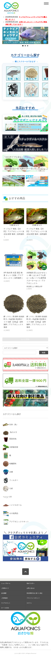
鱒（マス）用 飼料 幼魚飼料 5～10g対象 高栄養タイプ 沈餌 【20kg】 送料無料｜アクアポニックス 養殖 (14, 321)
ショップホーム (5, 583)
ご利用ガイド (5, 588)
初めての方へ (31, 583)
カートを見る (5, 608)
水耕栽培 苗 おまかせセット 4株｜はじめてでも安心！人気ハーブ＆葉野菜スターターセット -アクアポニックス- (36, 278)
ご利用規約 (4, 598)
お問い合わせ (31, 588)
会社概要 (3, 593)
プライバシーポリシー (33, 598)
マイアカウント (5, 603)
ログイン (29, 603)
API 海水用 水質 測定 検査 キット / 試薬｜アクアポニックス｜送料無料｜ (13, 275)
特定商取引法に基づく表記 (34, 593)
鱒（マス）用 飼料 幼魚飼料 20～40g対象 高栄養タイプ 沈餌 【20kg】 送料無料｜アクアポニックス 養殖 (36, 321)
